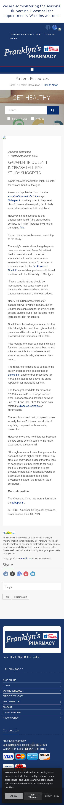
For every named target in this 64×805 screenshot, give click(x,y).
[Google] (54, 27)
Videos (40, 118)
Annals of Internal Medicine (23, 196)
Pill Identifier (33, 34)
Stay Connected (11, 701)
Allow (13, 795)
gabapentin (18, 502)
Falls (6, 596)
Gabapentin (14, 200)
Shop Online (9, 680)
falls (22, 227)
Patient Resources (29, 85)
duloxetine (14, 374)
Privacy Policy (10, 717)
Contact (7, 706)
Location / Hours (12, 712)
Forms (6, 685)
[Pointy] (59, 29)
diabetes (24, 406)
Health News (20, 118)
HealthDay (26, 558)
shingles (35, 406)
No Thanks (33, 795)
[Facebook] (48, 27)
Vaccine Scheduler (13, 690)
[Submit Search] (53, 110)
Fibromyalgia (20, 596)
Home (12, 85)
